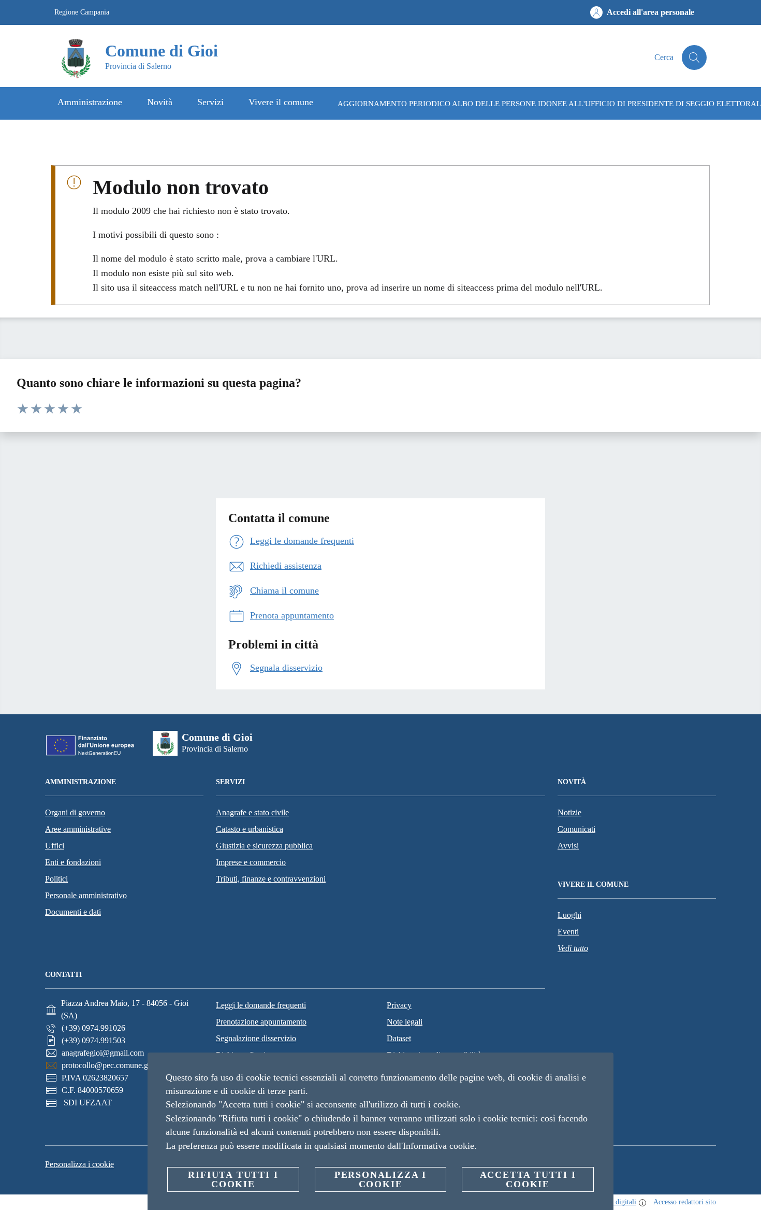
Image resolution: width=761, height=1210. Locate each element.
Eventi (568, 931)
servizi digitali (615, 1202)
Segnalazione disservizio (256, 1038)
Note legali (404, 1021)
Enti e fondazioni (73, 862)
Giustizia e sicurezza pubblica (264, 845)
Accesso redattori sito (684, 1202)
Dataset (399, 1038)
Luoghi (569, 915)
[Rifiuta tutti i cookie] (601, 1068)
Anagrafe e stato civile (252, 812)
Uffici (54, 845)
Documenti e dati (73, 912)
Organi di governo (75, 812)
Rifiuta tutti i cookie (233, 1179)
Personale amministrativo (86, 895)
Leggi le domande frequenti (261, 1005)
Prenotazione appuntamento (261, 1021)
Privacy (399, 1005)
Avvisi (568, 845)
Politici (56, 878)
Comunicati (576, 829)
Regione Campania (81, 12)
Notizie (569, 812)
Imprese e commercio (251, 862)
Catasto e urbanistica (249, 829)
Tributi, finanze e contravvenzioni (271, 878)
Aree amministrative (78, 829)
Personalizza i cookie (79, 1164)
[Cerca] (694, 57)
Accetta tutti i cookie (528, 1179)
